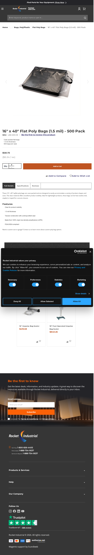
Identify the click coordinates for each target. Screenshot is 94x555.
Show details (80, 294)
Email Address (14, 399)
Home (5, 27)
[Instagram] (9, 511)
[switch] (35, 285)
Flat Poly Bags (38, 27)
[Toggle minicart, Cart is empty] (84, 9)
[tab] (8, 185)
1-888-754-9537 (26, 450)
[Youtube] (21, 511)
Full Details (8, 186)
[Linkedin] (17, 511)
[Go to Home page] (25, 9)
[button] (40, 341)
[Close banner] (90, 252)
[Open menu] (2, 8)
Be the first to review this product (38, 135)
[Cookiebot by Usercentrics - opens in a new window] (76, 252)
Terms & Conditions (29, 419)
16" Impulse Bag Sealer (29, 326)
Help (46, 482)
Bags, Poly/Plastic (22, 27)
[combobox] (47, 18)
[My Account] (79, 9)
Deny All (17, 301)
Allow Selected (47, 301)
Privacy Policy (48, 419)
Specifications (23, 186)
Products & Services (46, 470)
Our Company (46, 494)
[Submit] (85, 18)
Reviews (35, 186)
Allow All (77, 301)
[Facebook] (13, 511)
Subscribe (31, 412)
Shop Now (59, 2)
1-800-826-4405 (25, 447)
